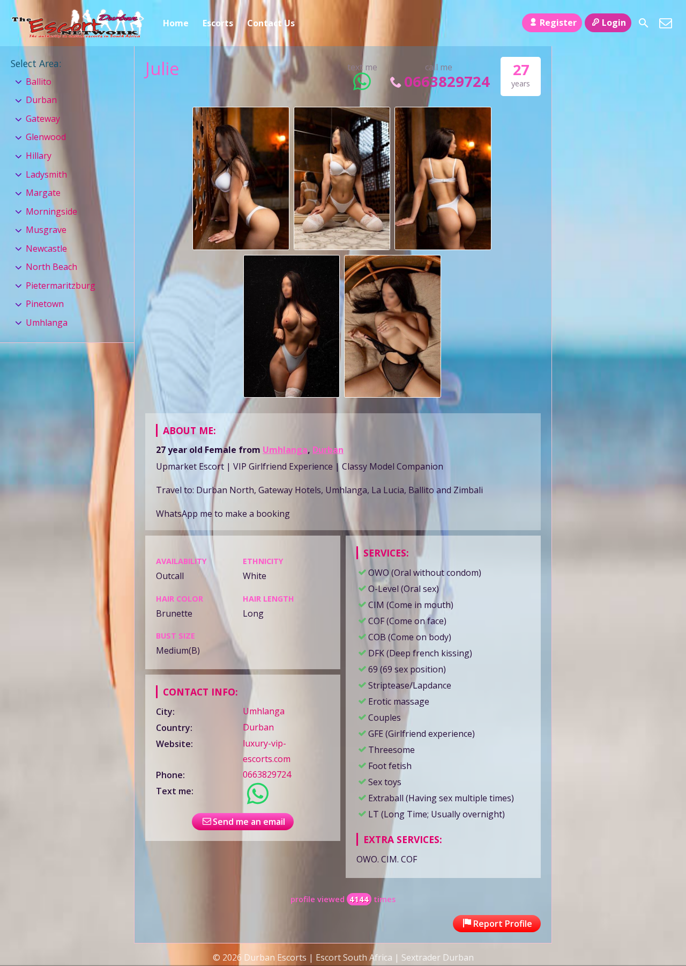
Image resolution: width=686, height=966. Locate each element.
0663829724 (447, 81)
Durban (328, 450)
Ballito (38, 81)
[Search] (643, 23)
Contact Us (271, 23)
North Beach (51, 267)
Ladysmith (46, 174)
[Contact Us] (665, 23)
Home (176, 23)
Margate (43, 193)
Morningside (51, 211)
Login (614, 22)
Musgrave (46, 230)
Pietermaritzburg (60, 285)
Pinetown (45, 304)
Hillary (38, 156)
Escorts (218, 23)
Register (558, 22)
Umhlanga (285, 450)
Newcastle (46, 248)
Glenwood (46, 137)
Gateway (43, 119)
